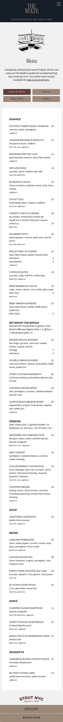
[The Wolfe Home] (31, 8)
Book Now (31, 717)
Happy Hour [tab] (17, 98)
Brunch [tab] (46, 91)
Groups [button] (31, 709)
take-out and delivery (38, 80)
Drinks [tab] (46, 98)
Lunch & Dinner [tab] (17, 91)
